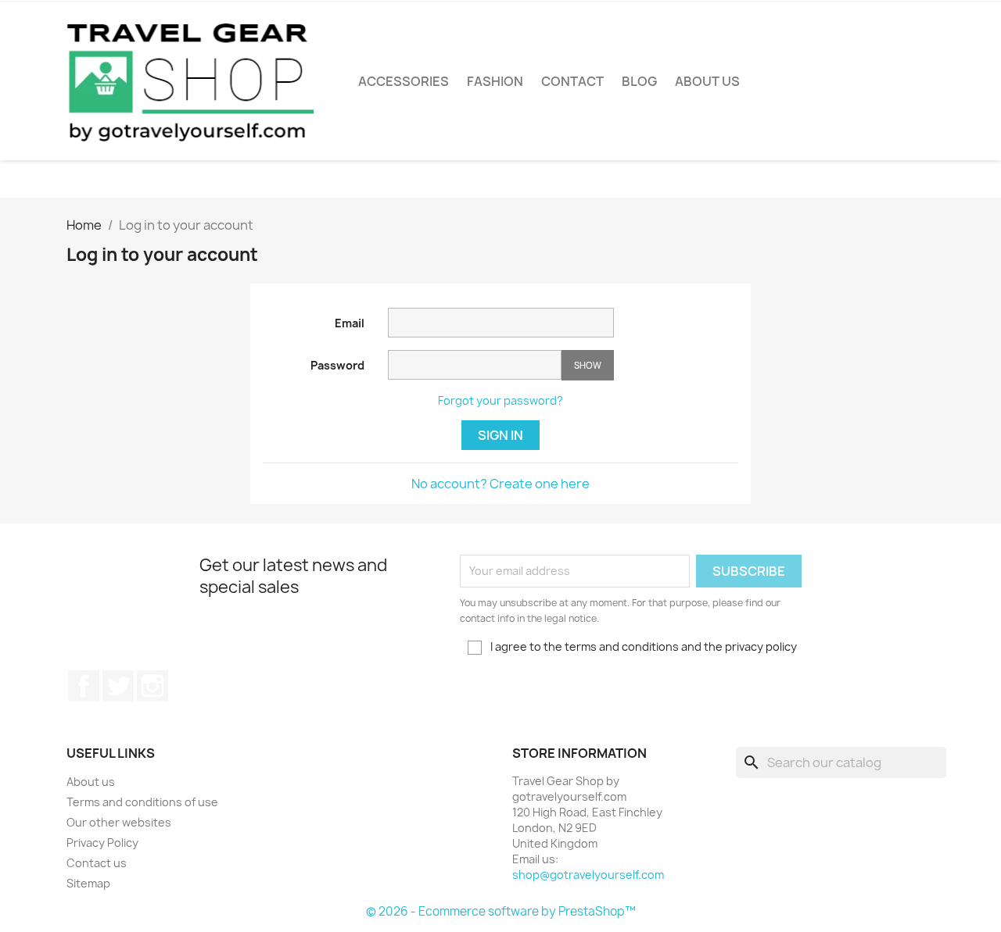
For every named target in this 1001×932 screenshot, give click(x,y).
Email (349, 323)
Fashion (495, 81)
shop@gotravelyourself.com (588, 874)
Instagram (152, 686)
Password (337, 365)
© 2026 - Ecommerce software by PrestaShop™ (501, 911)
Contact (572, 81)
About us (707, 81)
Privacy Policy (102, 842)
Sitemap (88, 883)
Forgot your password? (500, 400)
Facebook (83, 686)
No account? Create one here (500, 483)
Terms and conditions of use (142, 802)
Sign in (500, 435)
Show (587, 365)
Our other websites (118, 822)
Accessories (403, 81)
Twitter (118, 686)
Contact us (96, 862)
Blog (639, 81)
